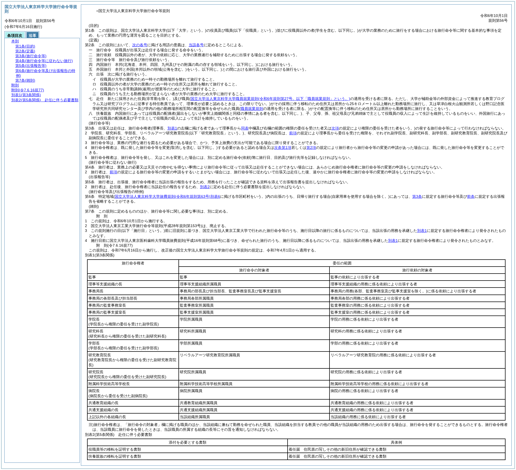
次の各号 (139, 45)
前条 (471, 196)
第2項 (311, 147)
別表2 (205, 187)
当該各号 (196, 45)
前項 (293, 133)
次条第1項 (282, 147)
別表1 (422, 230)
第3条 (417, 196)
